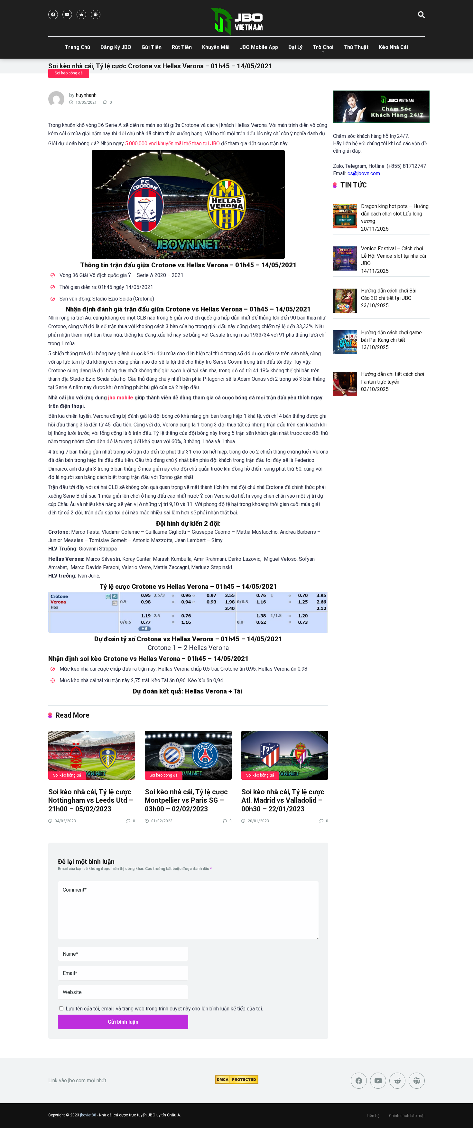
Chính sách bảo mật (407, 1116)
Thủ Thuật (356, 47)
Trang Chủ (77, 47)
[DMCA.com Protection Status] (236, 1082)
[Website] (95, 14)
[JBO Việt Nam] (237, 21)
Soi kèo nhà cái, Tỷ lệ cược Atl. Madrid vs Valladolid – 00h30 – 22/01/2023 (282, 800)
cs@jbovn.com (364, 173)
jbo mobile (120, 398)
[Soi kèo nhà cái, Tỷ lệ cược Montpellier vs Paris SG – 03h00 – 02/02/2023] (188, 755)
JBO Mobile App (259, 47)
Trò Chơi (323, 47)
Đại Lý (295, 47)
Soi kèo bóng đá (69, 73)
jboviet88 (88, 1115)
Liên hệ (373, 1116)
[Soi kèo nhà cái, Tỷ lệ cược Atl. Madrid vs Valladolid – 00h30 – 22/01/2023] (284, 755)
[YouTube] (67, 14)
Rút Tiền (182, 47)
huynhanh (86, 95)
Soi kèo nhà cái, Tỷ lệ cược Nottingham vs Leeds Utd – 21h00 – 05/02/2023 (90, 800)
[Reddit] (81, 14)
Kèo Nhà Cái (393, 47)
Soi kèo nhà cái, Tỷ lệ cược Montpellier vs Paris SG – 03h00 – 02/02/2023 (186, 800)
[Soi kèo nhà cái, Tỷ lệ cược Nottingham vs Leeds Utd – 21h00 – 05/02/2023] (91, 755)
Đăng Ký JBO (115, 47)
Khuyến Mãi (215, 47)
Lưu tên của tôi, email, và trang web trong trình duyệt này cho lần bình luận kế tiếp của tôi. (164, 1009)
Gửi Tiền (152, 47)
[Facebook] (53, 14)
